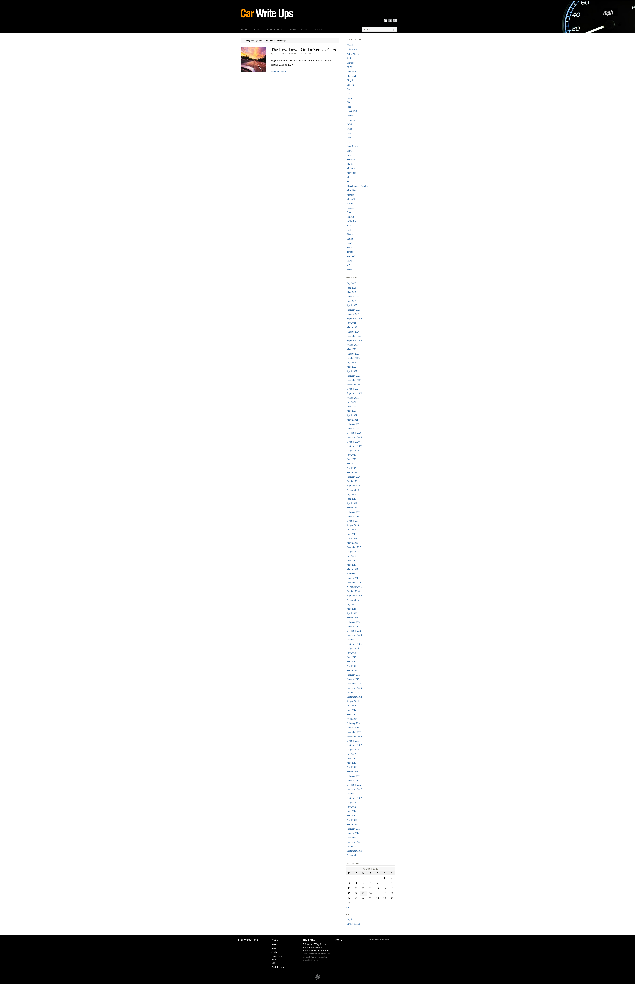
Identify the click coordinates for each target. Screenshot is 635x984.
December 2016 (354, 582)
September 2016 (354, 595)
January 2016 (353, 626)
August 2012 (353, 802)
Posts (273, 959)
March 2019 (352, 507)
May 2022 (351, 366)
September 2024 (354, 318)
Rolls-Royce (352, 221)
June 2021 (351, 406)
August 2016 (353, 600)
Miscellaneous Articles (357, 185)
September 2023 (354, 340)
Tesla (349, 247)
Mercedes (351, 172)
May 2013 (351, 762)
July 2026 (351, 283)
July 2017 (351, 556)
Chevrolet (351, 75)
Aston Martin (353, 53)
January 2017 (353, 578)
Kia (348, 141)
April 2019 (352, 503)
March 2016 (352, 617)
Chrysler (351, 80)
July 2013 (351, 754)
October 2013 (353, 740)
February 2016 (353, 622)
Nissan (350, 203)
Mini (349, 181)
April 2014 (352, 718)
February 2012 (353, 828)
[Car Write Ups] (282, 20)
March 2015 (352, 670)
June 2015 (351, 657)
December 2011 (354, 837)
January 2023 (353, 353)
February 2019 (353, 512)
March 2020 (352, 472)
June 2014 (351, 710)
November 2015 (354, 635)
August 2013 (353, 749)
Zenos (349, 269)
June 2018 (351, 534)
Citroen (350, 84)
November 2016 (354, 586)
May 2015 (351, 661)
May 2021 (351, 410)
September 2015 (354, 644)
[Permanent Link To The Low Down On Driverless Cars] (254, 60)
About (257, 29)
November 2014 (354, 688)
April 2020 (352, 468)
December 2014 (354, 683)
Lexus (349, 150)
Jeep (349, 137)
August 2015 (353, 648)
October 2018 (353, 520)
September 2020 (354, 445)
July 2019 (351, 494)
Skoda (350, 234)
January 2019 (353, 516)
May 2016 (351, 608)
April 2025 (352, 305)
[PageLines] (317, 979)
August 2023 (353, 344)
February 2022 (353, 375)
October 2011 (353, 846)
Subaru (350, 238)
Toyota (350, 251)
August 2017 (353, 551)
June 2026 (351, 287)
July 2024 (351, 322)
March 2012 (352, 824)
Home (244, 29)
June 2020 (351, 459)
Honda (350, 115)
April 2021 (352, 415)
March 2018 (352, 542)
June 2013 (351, 758)
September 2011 (354, 850)
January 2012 (353, 833)
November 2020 (354, 437)
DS (348, 93)
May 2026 (351, 291)
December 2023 (354, 335)
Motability (352, 199)
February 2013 (353, 776)
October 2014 (353, 692)
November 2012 (354, 789)
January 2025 (353, 313)
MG (348, 177)
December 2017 (354, 547)
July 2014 (351, 705)
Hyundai (351, 119)
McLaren (351, 168)
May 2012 (351, 815)
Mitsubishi (352, 190)
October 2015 (353, 639)
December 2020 (354, 432)
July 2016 (351, 604)
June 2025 (351, 300)
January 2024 (353, 331)
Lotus (349, 155)
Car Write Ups (248, 940)
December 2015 (354, 630)
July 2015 (351, 652)
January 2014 (353, 727)
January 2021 (353, 428)
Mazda (350, 163)
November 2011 (354, 842)
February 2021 (353, 423)
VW (349, 265)
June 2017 (351, 560)
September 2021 (354, 393)
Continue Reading (281, 70)
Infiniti (350, 124)
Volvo (349, 260)
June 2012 (351, 811)
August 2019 (353, 490)
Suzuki (350, 243)
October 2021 (353, 388)
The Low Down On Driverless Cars (303, 49)
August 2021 (353, 397)
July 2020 (351, 454)
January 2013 (353, 780)
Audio (304, 29)
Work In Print (274, 29)
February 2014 (353, 723)
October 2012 (353, 793)
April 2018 (352, 538)
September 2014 (354, 696)
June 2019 (351, 498)
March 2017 (352, 569)
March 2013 (352, 771)
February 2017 (353, 573)
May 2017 (351, 564)
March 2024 (352, 327)
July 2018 (351, 529)
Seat (349, 229)
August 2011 (353, 855)
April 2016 (352, 613)
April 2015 (352, 666)
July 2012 (351, 806)
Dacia (349, 89)
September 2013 (354, 745)
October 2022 (353, 357)
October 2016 (353, 591)
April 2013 (352, 767)
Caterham (351, 71)
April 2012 (352, 820)
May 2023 (351, 349)
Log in (350, 919)
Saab (349, 225)
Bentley (350, 62)
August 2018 (353, 525)
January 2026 (353, 296)
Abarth (350, 45)
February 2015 (353, 674)
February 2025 (353, 309)
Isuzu (349, 128)
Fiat (348, 102)
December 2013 (354, 732)
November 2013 (354, 736)
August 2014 (353, 701)
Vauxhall (351, 256)
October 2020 (353, 441)
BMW (349, 67)
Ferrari (350, 97)
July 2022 (351, 362)
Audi (349, 58)
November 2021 (354, 384)
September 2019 (354, 485)
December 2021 (354, 379)
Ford (349, 106)
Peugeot (350, 207)
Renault (350, 216)
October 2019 (353, 481)
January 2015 (353, 679)
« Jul (348, 907)
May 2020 (351, 463)
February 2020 (353, 476)
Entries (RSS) (353, 923)
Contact (319, 29)
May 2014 (351, 714)
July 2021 (351, 401)
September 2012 (354, 798)
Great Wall (352, 110)
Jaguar (350, 132)
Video (292, 29)
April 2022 (352, 371)
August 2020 (353, 450)
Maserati (351, 159)
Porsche (350, 212)
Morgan (350, 194)
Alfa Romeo (352, 49)
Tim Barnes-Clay (283, 54)
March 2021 (352, 419)
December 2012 (354, 784)
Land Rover (352, 146)
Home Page (276, 955)
